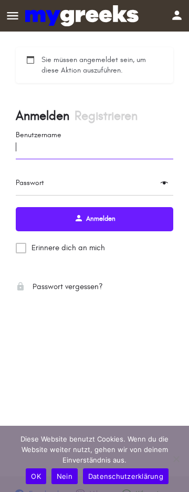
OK (36, 476)
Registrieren (106, 116)
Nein (64, 476)
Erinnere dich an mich (68, 247)
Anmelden (42, 116)
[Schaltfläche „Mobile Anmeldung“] (177, 15)
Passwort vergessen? (66, 286)
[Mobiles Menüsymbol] (12, 15)
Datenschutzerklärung (125, 476)
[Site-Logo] (83, 15)
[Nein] (176, 459)
